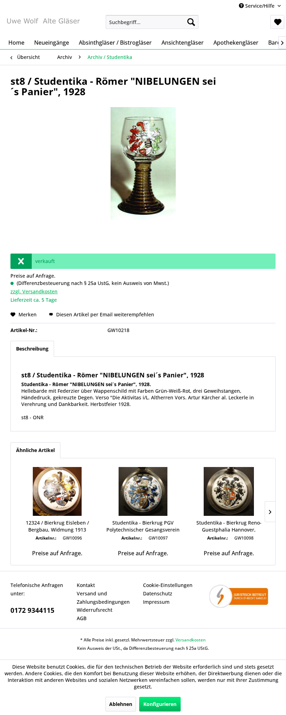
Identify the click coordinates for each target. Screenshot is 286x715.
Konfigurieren (159, 704)
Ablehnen (120, 704)
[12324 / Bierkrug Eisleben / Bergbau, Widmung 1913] (57, 491)
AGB (81, 618)
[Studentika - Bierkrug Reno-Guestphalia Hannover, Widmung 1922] (228, 491)
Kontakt (86, 585)
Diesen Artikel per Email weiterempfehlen (104, 314)
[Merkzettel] (277, 22)
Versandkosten (190, 640)
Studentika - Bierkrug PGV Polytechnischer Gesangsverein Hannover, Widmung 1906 (143, 526)
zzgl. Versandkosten (34, 291)
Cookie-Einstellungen (168, 585)
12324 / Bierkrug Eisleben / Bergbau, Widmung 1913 (57, 526)
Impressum (156, 602)
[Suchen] (191, 22)
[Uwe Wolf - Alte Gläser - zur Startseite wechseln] (43, 23)
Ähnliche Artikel (35, 450)
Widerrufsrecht (94, 610)
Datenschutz (157, 593)
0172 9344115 (32, 610)
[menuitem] (152, 22)
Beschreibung (32, 348)
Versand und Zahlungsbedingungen (103, 597)
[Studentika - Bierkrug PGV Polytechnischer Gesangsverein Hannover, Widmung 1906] (143, 491)
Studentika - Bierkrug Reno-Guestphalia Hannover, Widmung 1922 (229, 526)
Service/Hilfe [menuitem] (260, 5)
